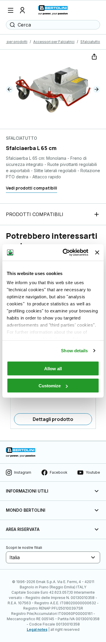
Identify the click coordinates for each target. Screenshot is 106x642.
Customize (50, 385)
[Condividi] (94, 56)
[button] (9, 89)
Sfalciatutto (90, 41)
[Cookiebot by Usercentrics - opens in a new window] (65, 252)
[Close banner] (97, 252)
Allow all (53, 368)
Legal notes (37, 629)
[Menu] (10, 10)
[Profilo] (22, 10)
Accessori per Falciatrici (53, 41)
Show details (74, 350)
